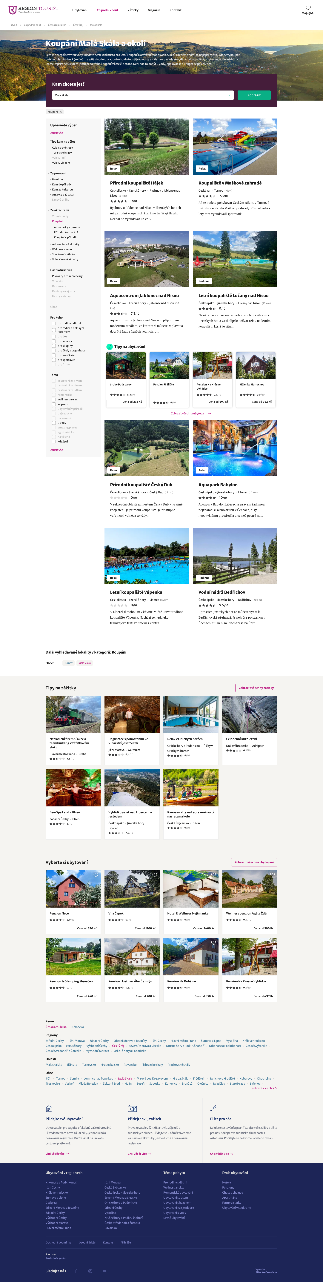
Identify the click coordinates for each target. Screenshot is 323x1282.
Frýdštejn (199, 1078)
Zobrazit (254, 95)
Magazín (154, 10)
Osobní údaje (87, 1242)
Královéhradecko (254, 1041)
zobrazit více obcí (263, 1088)
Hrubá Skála (180, 1078)
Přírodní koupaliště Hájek (136, 183)
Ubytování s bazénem (177, 1202)
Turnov (68, 663)
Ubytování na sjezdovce (178, 1207)
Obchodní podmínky (58, 1242)
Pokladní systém (56, 1258)
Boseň (140, 1083)
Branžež (187, 1083)
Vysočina (232, 1041)
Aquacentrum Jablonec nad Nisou (144, 295)
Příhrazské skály (152, 1064)
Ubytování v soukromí (236, 1207)
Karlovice (171, 1083)
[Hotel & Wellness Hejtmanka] (191, 889)
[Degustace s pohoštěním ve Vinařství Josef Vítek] (132, 714)
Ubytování (79, 10)
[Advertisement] (73, 522)
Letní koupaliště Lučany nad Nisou (234, 295)
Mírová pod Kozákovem (152, 1078)
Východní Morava (97, 1051)
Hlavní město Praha (183, 1041)
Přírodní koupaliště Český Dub (141, 484)
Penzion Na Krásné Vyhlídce (209, 386)
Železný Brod (111, 1083)
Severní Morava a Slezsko (145, 1046)
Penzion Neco (59, 913)
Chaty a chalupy (232, 1192)
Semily (74, 1078)
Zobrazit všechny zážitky (256, 688)
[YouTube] (104, 1271)
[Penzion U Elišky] (169, 365)
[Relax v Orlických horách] (191, 714)
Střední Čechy (55, 1041)
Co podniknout (107, 10)
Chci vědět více (55, 1153)
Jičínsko (72, 1064)
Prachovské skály (179, 1064)
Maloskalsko (54, 1064)
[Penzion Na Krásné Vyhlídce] (212, 365)
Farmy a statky (231, 1202)
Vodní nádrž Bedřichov (222, 592)
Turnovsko (89, 1064)
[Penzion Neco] (73, 889)
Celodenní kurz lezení (241, 739)
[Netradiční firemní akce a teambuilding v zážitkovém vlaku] (73, 714)
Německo (77, 1027)
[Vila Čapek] (132, 889)
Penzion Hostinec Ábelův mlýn (130, 981)
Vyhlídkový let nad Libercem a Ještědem (130, 814)
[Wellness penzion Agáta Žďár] (249, 889)
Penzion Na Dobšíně (181, 981)
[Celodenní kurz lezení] (249, 714)
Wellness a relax (173, 1187)
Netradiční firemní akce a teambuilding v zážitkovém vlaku (69, 743)
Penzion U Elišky (163, 384)
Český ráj (78, 25)
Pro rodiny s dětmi (175, 1182)
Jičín (48, 1078)
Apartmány (229, 1197)
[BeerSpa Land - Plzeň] (73, 787)
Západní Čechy (99, 1041)
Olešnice (202, 1083)
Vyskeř (69, 1083)
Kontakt (176, 10)
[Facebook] (75, 1271)
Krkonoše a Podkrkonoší (225, 1046)
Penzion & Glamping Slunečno (71, 981)
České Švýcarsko (256, 1046)
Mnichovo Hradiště (222, 1078)
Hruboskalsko (110, 1064)
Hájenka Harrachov (252, 384)
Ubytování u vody (174, 1213)
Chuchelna (264, 1078)
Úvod (14, 25)
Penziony (228, 1187)
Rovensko (130, 1064)
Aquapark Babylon (218, 484)
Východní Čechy (96, 1046)
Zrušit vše (56, 133)
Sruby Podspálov (121, 384)
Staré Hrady (237, 1083)
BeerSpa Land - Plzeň (65, 812)
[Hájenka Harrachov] (256, 365)
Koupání (119, 652)
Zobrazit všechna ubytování (188, 413)
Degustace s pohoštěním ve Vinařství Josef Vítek (128, 741)
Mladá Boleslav (88, 1083)
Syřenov (255, 1083)
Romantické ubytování (178, 1192)
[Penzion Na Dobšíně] (191, 956)
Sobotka (154, 1083)
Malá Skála (96, 25)
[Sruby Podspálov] (126, 365)
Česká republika (57, 25)
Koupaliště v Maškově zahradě (230, 183)
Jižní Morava (77, 1041)
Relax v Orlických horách (185, 739)
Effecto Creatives (266, 1271)
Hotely (226, 1182)
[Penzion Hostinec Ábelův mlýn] (132, 956)
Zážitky (133, 10)
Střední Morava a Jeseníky (130, 1041)
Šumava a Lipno (211, 1041)
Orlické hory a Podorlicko (130, 1051)
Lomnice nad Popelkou (98, 1078)
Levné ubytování (174, 1218)
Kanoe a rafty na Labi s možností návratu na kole (190, 814)
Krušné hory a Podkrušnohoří (185, 1046)
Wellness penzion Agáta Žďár (247, 913)
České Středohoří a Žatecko (63, 1051)
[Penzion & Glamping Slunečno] (73, 956)
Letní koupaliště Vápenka (136, 592)
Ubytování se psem (175, 1197)
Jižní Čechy (159, 1041)
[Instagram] (90, 1271)
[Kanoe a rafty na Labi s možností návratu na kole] (191, 787)
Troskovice (53, 1083)
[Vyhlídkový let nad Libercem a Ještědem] (132, 787)
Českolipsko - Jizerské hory (63, 1046)
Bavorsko (110, 1228)
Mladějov (219, 1083)
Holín (128, 1083)
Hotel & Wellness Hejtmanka (187, 913)
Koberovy (246, 1078)
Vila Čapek (116, 913)
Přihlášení (127, 1242)
